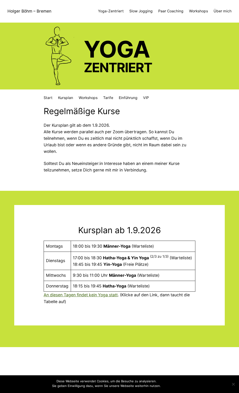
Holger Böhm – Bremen (29, 11)
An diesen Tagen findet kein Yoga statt (81, 294)
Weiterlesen (178, 386)
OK (165, 386)
